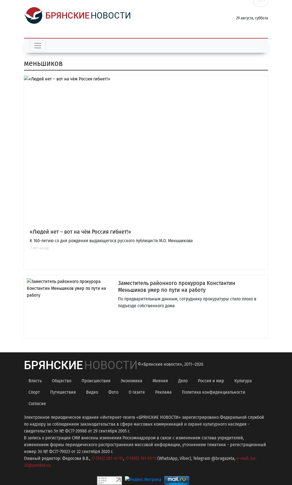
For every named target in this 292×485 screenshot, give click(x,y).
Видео (92, 392)
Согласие (37, 403)
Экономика (131, 380)
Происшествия (96, 380)
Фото (113, 392)
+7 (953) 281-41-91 (107, 458)
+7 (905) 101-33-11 (140, 458)
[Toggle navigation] (38, 45)
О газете (137, 392)
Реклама (163, 392)
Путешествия (63, 392)
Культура (243, 380)
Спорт (34, 392)
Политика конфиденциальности (213, 392)
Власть (35, 380)
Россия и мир (211, 380)
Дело (183, 380)
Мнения (160, 380)
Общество (61, 380)
